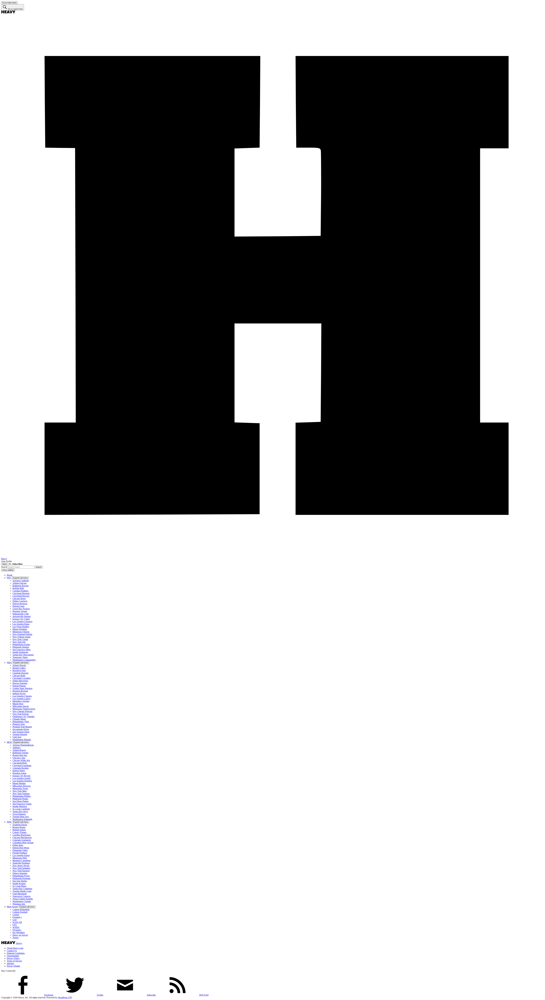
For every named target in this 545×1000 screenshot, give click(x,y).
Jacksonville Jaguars (21, 616)
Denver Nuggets (19, 683)
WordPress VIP (65, 997)
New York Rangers (21, 870)
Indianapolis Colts (20, 614)
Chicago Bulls (18, 675)
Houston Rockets (20, 691)
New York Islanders (21, 868)
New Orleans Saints (21, 637)
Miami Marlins (19, 783)
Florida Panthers (19, 853)
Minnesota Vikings (20, 632)
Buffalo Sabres (19, 830)
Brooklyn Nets (19, 670)
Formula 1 (17, 917)
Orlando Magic (19, 719)
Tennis (15, 937)
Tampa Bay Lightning (22, 888)
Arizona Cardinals (20, 580)
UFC (14, 925)
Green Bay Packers (21, 608)
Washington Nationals (22, 819)
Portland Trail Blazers (22, 727)
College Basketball (20, 909)
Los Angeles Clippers (22, 696)
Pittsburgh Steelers (20, 647)
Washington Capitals (21, 901)
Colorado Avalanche (21, 840)
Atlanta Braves (19, 750)
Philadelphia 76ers (20, 721)
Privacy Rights (13, 966)
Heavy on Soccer (20, 935)
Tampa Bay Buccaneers (23, 655)
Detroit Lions (18, 606)
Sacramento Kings (20, 729)
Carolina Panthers (20, 591)
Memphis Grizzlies (20, 701)
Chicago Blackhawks (22, 837)
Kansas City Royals (21, 775)
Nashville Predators (21, 863)
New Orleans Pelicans (22, 711)
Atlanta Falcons (19, 583)
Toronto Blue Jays (20, 816)
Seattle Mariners (19, 806)
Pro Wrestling (18, 932)
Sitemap (10, 963)
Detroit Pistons (19, 686)
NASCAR (17, 922)
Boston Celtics (19, 668)
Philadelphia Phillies (21, 796)
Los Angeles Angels (21, 778)
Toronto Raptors (19, 734)
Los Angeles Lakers (21, 698)
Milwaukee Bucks (20, 706)
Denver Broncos (19, 603)
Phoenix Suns (18, 724)
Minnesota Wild (19, 858)
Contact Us (12, 950)
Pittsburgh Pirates (20, 799)
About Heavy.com (15, 948)
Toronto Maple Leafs (21, 891)
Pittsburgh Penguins (21, 878)
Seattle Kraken (19, 883)
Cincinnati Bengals (21, 593)
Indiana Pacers (19, 693)
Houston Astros (19, 773)
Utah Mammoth (19, 894)
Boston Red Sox (19, 755)
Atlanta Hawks (19, 665)
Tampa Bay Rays (20, 811)
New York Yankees (21, 793)
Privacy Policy (13, 958)
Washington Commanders (24, 660)
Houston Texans (19, 611)
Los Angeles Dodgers (22, 781)
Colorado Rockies (20, 768)
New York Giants (20, 639)
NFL (9, 578)
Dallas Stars (17, 845)
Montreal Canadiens (21, 860)
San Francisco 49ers (21, 649)
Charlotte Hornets (20, 673)
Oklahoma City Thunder (23, 716)
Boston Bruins (18, 827)
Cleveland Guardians (21, 765)
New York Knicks (20, 714)
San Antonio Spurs (20, 732)
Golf (14, 919)
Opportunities (13, 956)
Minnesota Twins (20, 788)
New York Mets (19, 791)
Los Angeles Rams (20, 624)
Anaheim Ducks (19, 824)
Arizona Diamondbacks (23, 745)
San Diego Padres (20, 801)
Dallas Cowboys (19, 601)
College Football (19, 912)
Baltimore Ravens (20, 585)
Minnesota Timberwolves (23, 709)
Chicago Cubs (18, 758)
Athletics (16, 747)
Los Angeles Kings (21, 855)
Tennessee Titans (20, 657)
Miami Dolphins (19, 629)
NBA (9, 662)
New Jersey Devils (20, 865)
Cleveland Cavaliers (21, 678)
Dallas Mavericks (20, 680)
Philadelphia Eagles (21, 644)
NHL (9, 822)
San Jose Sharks (19, 881)
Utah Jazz (16, 737)
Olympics (16, 930)
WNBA (16, 927)
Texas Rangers (19, 814)
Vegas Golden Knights (22, 899)
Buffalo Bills (18, 588)
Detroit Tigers (18, 770)
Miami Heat (17, 703)
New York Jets (19, 642)
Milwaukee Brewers (21, 786)
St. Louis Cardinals (21, 809)
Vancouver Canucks (21, 896)
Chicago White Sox (21, 760)
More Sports (12, 906)
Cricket (15, 914)
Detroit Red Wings (20, 847)
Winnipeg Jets (18, 904)
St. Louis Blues (19, 886)
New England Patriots (22, 634)
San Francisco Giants (22, 804)
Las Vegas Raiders (20, 626)
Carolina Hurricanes (21, 835)
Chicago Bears (19, 598)
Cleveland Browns (20, 596)
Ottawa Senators (19, 873)
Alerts (4, 564)
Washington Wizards (21, 739)
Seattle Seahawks (20, 652)
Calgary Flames (19, 832)
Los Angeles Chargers (22, 621)
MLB (9, 742)
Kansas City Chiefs (21, 619)
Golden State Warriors (22, 688)
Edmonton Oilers (20, 850)
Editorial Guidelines (16, 953)
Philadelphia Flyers (21, 876)
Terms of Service (14, 961)
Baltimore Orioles (20, 752)
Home (9, 575)
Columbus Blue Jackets (22, 842)
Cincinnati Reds (19, 763)
